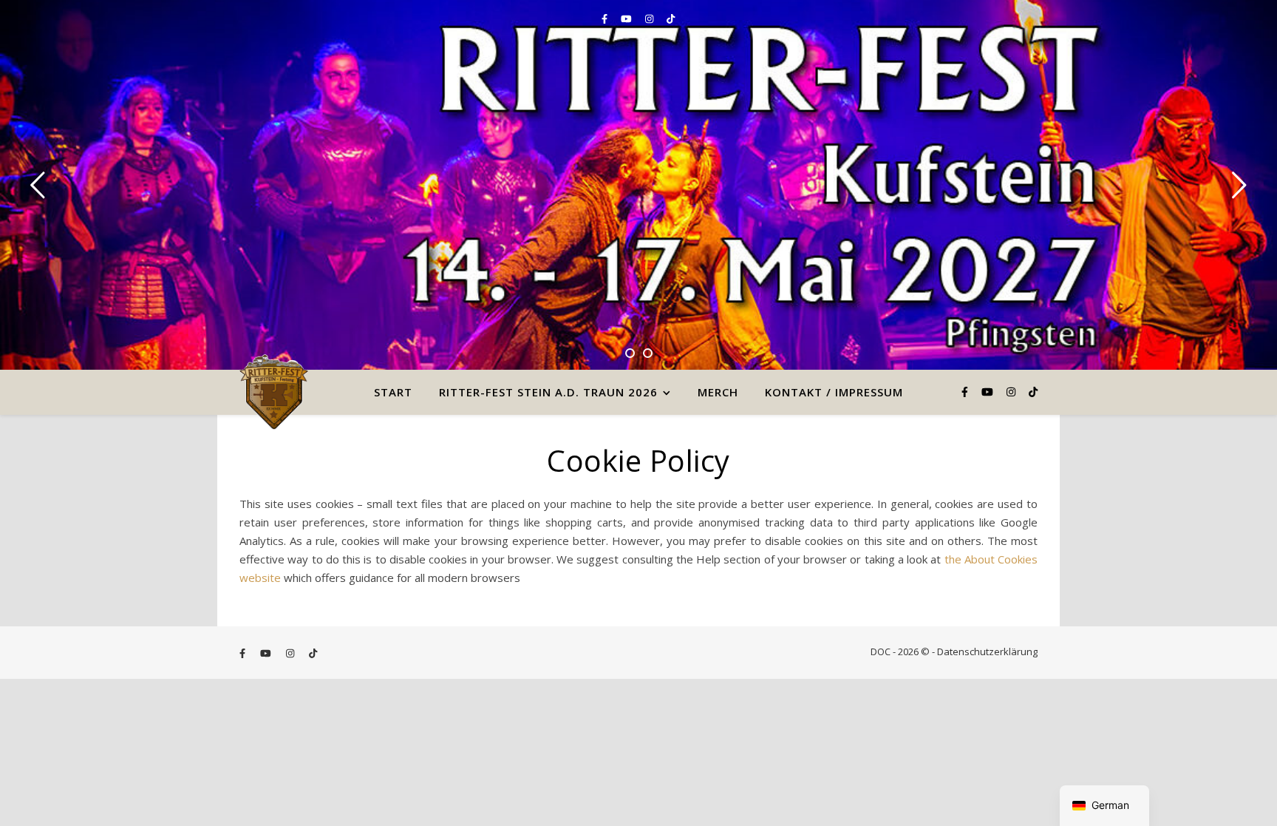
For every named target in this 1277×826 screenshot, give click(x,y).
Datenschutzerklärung (987, 651)
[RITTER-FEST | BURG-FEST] (273, 392)
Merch (718, 392)
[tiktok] (671, 18)
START (393, 392)
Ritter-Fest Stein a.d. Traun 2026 (548, 392)
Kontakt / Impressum (834, 392)
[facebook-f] (606, 18)
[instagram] (650, 18)
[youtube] (627, 18)
